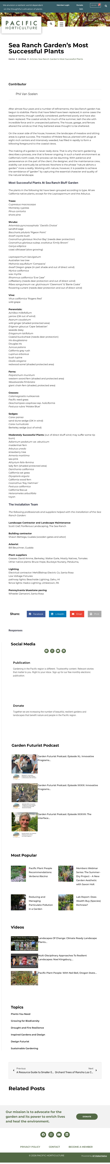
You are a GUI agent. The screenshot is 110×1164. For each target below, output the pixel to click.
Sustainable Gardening (24, 1048)
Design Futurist (20, 1041)
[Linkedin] (64, 651)
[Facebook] (46, 651)
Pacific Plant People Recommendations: (40, 872)
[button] (36, 614)
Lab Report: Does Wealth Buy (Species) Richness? (88, 901)
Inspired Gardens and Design (28, 1034)
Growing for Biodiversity (25, 1021)
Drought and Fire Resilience (27, 1027)
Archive (22, 59)
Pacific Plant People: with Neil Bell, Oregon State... (67, 973)
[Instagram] (52, 651)
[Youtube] (58, 651)
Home (12, 59)
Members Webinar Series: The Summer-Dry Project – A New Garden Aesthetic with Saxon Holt (88, 876)
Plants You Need (20, 1014)
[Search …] (106, 6)
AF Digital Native (99, 1156)
